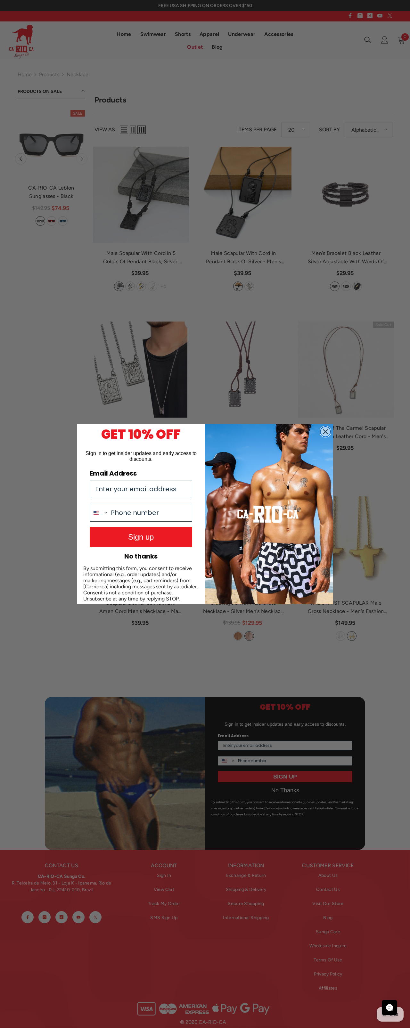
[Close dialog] (325, 432)
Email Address (113, 473)
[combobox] (99, 512)
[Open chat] (389, 1007)
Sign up (141, 537)
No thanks (141, 556)
